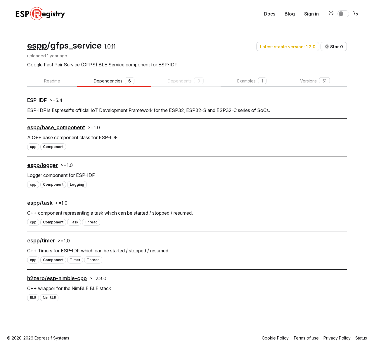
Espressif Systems (51, 337)
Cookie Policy (275, 337)
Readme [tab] (52, 80)
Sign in (311, 14)
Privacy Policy (337, 337)
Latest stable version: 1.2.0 (288, 46)
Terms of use (306, 337)
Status (361, 337)
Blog (290, 14)
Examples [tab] (250, 80)
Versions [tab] (313, 80)
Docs (269, 14)
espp (37, 45)
